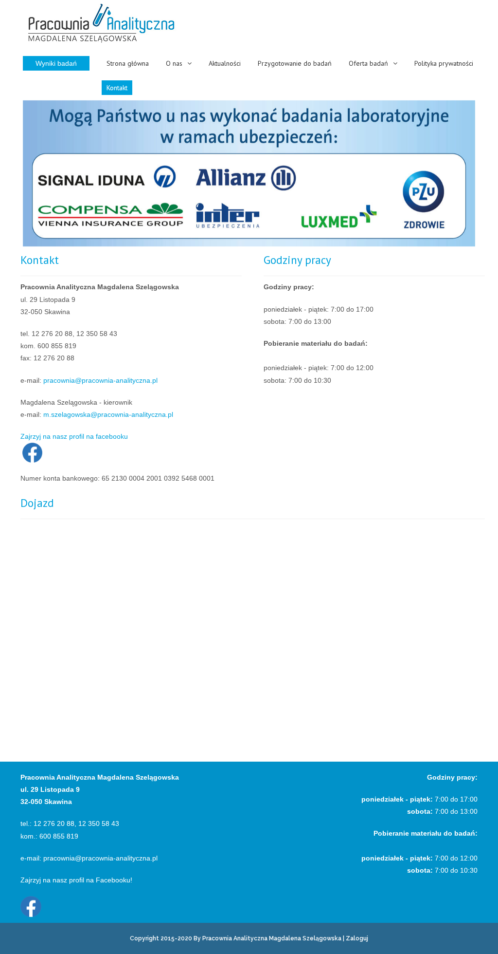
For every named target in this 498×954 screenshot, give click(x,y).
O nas (174, 63)
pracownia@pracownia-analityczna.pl (100, 380)
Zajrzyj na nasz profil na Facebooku (75, 880)
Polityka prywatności (443, 63)
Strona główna (128, 63)
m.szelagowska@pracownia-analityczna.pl (108, 414)
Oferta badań (368, 63)
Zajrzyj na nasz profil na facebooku (74, 436)
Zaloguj (357, 938)
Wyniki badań (56, 63)
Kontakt (117, 87)
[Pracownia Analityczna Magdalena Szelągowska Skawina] (101, 23)
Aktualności (225, 63)
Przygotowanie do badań (295, 63)
